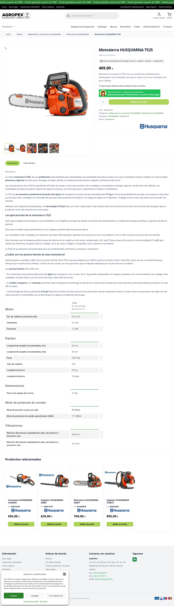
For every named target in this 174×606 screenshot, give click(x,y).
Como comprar (48, 7)
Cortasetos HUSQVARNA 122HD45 (20, 501)
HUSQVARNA (113, 116)
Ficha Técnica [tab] (29, 163)
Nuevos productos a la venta (58, 566)
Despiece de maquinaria (82, 26)
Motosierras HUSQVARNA (77, 34)
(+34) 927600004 (99, 573)
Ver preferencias (56, 595)
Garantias (60, 7)
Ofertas (49, 558)
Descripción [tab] (12, 163)
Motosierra (124, 116)
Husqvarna (110, 119)
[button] (64, 574)
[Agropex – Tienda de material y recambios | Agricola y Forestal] (16, 16)
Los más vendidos (53, 562)
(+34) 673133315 (99, 576)
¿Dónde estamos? (151, 26)
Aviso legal (43, 601)
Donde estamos (165, 7)
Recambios (125, 26)
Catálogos (102, 26)
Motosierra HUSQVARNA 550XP (86, 501)
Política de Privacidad (30, 601)
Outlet (137, 26)
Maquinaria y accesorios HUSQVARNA (44, 34)
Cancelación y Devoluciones (132, 7)
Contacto (167, 26)
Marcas (113, 26)
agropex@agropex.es (104, 579)
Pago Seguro (151, 7)
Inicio (4, 7)
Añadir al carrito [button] (21, 524)
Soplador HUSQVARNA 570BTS (118, 501)
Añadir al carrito (138, 102)
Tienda (19, 34)
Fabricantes (51, 569)
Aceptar (13, 595)
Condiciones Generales (30, 7)
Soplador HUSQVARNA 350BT (52, 501)
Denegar (35, 595)
